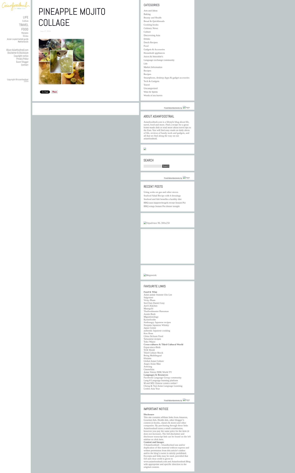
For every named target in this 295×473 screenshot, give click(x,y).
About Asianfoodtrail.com (17, 49)
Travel (23, 25)
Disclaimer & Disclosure (18, 52)
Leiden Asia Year (152, 388)
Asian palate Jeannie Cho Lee (158, 294)
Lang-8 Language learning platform (161, 380)
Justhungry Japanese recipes (157, 322)
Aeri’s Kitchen (150, 306)
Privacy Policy (22, 58)
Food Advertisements (172, 108)
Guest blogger (22, 61)
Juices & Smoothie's (153, 56)
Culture (25, 21)
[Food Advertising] (145, 149)
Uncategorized (151, 88)
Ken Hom (148, 333)
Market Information (153, 67)
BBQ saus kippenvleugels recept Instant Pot (165, 202)
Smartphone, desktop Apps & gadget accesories (166, 77)
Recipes (25, 32)
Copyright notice (21, 55)
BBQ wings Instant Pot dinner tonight (162, 206)
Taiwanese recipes (152, 339)
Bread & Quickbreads (154, 21)
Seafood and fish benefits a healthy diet (162, 199)
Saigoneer (148, 297)
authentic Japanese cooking (157, 330)
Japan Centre (150, 328)
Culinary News (151, 28)
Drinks (25, 36)
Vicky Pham (149, 300)
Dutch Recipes (151, 42)
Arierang (148, 366)
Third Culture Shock (153, 353)
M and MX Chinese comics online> (161, 383)
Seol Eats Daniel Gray (154, 303)
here (161, 439)
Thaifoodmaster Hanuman (156, 311)
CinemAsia (149, 369)
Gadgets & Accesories (154, 49)
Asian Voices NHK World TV (158, 372)
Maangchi (148, 308)
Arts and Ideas (150, 10)
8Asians (147, 358)
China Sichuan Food (153, 336)
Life (25, 17)
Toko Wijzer (149, 341)
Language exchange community (159, 60)
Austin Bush (149, 314)
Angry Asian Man (152, 364)
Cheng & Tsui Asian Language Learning (163, 386)
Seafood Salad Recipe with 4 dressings (162, 195)
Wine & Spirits (151, 92)
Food (24, 29)
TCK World (149, 350)
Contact (24, 64)
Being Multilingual (153, 355)
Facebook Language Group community (162, 377)
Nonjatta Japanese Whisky (156, 325)
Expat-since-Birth (152, 347)
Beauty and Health (152, 17)
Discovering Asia (152, 35)
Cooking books (151, 24)
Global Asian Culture (154, 361)
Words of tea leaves (153, 95)
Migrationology (151, 317)
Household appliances (154, 53)
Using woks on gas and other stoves (161, 192)
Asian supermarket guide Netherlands (17, 40)
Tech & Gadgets (151, 81)
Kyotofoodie (150, 319)
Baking (147, 14)
